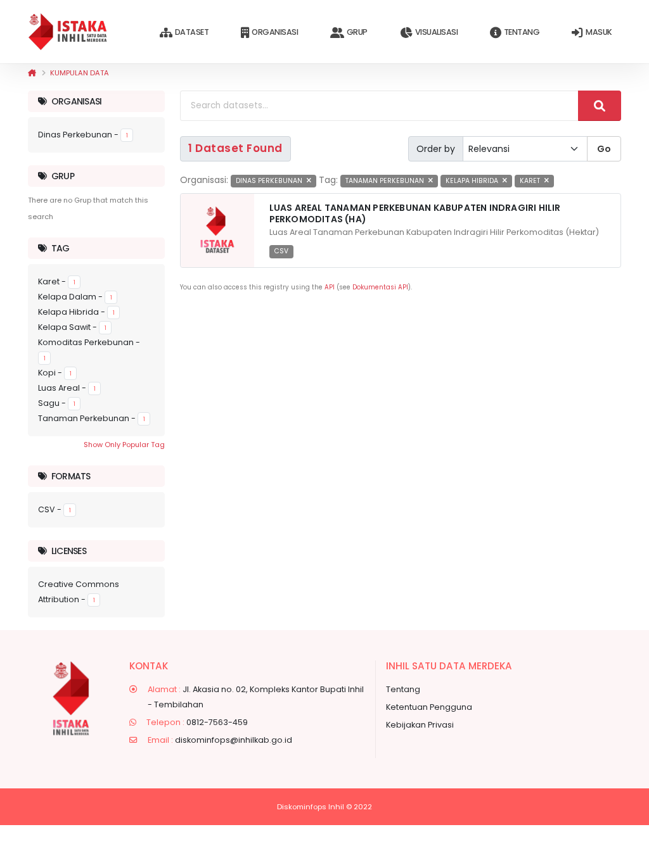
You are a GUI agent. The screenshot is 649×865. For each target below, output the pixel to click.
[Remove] (309, 181)
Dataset (192, 32)
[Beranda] (32, 73)
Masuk (599, 32)
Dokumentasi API (380, 287)
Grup (357, 32)
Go (604, 148)
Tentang (522, 32)
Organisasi (275, 32)
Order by (435, 148)
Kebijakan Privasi (420, 724)
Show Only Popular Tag (124, 444)
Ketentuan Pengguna (429, 707)
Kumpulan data (79, 73)
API (329, 287)
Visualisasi (436, 32)
